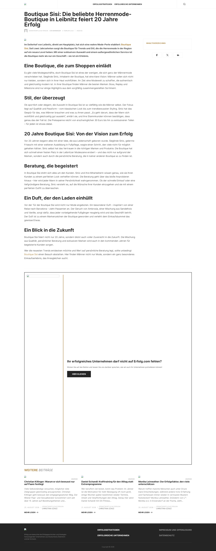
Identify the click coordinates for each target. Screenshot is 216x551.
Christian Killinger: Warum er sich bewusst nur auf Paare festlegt (49, 482)
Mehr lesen (29, 512)
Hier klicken (79, 374)
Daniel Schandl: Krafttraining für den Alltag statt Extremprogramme (107, 482)
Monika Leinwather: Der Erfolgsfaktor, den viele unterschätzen (164, 482)
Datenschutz (166, 535)
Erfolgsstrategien (102, 4)
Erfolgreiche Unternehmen (128, 4)
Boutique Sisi (31, 254)
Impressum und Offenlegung (175, 530)
